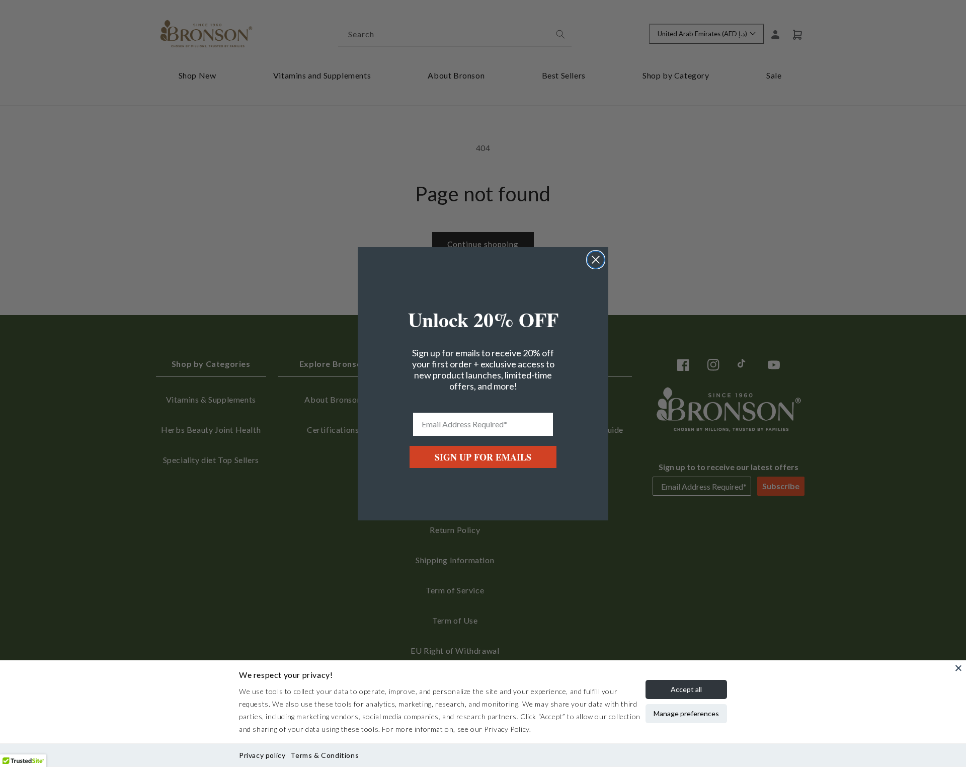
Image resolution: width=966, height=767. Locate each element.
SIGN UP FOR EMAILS (483, 457)
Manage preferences (686, 713)
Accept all (686, 689)
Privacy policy (262, 755)
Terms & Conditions (324, 755)
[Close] (958, 667)
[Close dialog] (595, 259)
